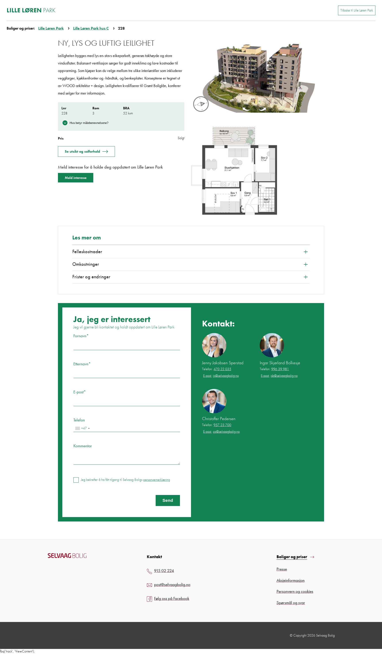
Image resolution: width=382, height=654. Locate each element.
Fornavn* (81, 336)
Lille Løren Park (51, 28)
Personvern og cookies (295, 591)
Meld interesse (75, 177)
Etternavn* (82, 364)
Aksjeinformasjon (291, 580)
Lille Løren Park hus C (91, 28)
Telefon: (216, 369)
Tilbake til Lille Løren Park (356, 10)
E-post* (79, 392)
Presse (282, 569)
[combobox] (82, 428)
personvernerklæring (156, 479)
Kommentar (82, 446)
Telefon (79, 420)
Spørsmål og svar (291, 602)
